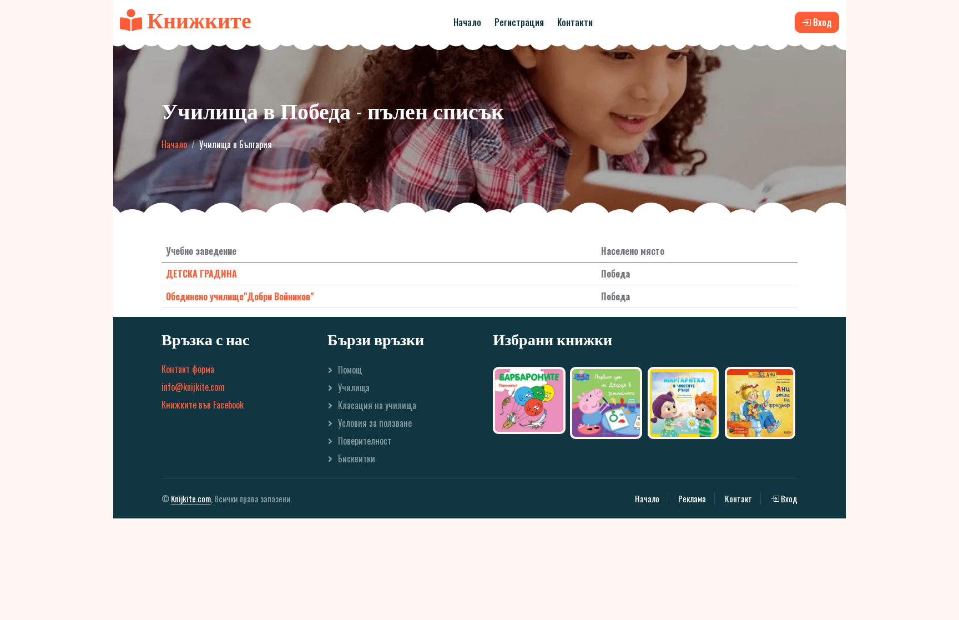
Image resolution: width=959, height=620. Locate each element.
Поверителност (364, 440)
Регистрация (519, 22)
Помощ (350, 369)
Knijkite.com (191, 498)
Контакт (738, 498)
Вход (788, 498)
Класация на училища (377, 405)
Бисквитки (356, 458)
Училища (354, 387)
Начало (467, 22)
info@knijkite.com (193, 387)
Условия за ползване (375, 423)
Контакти (575, 22)
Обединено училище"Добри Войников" (240, 296)
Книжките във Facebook (202, 404)
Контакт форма (187, 369)
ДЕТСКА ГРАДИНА (201, 273)
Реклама (692, 498)
